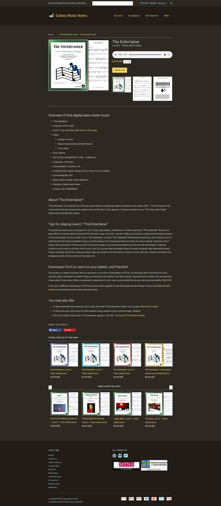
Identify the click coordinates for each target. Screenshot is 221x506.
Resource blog (53, 484)
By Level (118, 15)
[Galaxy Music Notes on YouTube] (126, 457)
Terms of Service (54, 462)
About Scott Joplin (149, 306)
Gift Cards (144, 3)
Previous (50, 387)
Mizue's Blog (53, 473)
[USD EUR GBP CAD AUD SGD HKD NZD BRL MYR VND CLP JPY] (127, 62)
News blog (52, 487)
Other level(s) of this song (63, 337)
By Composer (152, 15)
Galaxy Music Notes (71, 15)
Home (51, 34)
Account (161, 3)
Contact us (52, 459)
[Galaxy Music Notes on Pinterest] (114, 457)
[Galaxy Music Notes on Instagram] (120, 457)
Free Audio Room (55, 477)
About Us (52, 469)
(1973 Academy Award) (130, 315)
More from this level (109, 386)
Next (171, 387)
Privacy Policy (53, 466)
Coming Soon (53, 480)
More (166, 15)
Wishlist (153, 3)
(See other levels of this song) (83, 130)
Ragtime (136, 311)
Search (51, 455)
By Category (134, 15)
